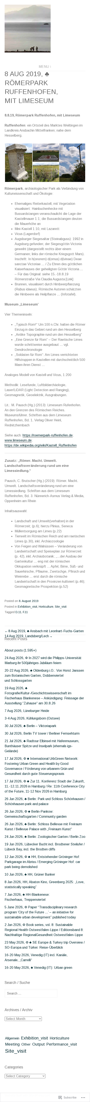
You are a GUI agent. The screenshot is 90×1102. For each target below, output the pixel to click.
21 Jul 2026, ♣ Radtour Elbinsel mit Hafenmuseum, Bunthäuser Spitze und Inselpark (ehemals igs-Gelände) (42, 746)
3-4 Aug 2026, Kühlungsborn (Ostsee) (32, 718)
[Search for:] (31, 993)
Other (26, 1044)
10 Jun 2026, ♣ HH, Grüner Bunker (30, 874)
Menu (44, 66)
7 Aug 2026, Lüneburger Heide (27, 711)
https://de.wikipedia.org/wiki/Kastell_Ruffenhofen (41, 445)
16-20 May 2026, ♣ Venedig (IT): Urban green (38, 967)
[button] (18, 162)
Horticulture (46, 606)
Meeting (12, 1044)
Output (38, 1044)
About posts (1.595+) (20, 650)
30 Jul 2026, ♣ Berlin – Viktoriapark (30, 726)
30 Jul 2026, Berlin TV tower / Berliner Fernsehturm (42, 733)
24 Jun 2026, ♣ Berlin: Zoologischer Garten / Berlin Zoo (45, 836)
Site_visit (61, 606)
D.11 (18, 612)
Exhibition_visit (27, 606)
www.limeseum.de (18, 440)
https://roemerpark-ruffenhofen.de (48, 435)
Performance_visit (61, 1044)
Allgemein (12, 1038)
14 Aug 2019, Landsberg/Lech (27, 636)
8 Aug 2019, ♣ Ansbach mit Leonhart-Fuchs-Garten (46, 631)
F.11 (25, 612)
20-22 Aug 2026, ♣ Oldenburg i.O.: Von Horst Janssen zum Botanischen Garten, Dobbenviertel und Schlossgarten (44, 675)
